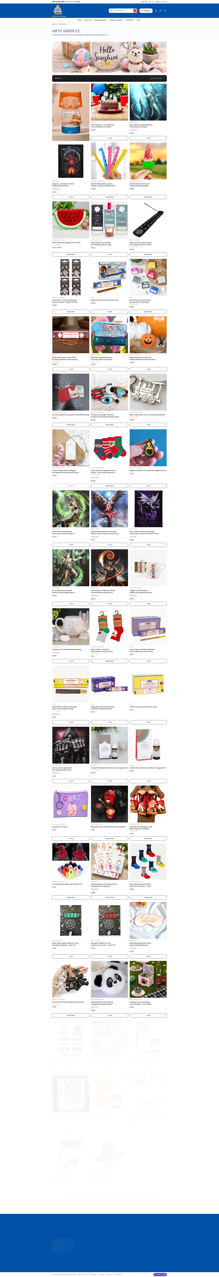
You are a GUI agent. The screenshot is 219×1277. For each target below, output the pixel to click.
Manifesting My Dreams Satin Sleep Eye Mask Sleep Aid (140, 944)
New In (87, 1274)
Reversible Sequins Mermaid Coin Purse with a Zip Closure (101, 359)
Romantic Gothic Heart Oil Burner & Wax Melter (108, 827)
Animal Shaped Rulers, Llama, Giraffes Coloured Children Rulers (103, 185)
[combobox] (127, 10)
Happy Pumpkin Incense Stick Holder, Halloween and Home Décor (143, 359)
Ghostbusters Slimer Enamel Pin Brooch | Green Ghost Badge (102, 1177)
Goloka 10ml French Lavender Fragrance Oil (146, 1061)
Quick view (109, 197)
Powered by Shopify (71, 1274)
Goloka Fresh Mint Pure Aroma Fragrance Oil (107, 1061)
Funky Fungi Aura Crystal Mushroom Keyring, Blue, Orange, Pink (104, 885)
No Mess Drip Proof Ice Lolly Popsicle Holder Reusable (139, 185)
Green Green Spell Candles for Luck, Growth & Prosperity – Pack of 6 (65, 944)
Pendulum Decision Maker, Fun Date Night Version (148, 1117)
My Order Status (144, 1227)
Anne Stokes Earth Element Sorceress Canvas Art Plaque (63, 533)
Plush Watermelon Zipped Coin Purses (66, 243)
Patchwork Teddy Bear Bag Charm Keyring (68, 1002)
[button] (165, 10)
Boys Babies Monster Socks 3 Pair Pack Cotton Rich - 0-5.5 (140, 885)
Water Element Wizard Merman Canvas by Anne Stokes (141, 126)
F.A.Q (152, 2)
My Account (163, 2)
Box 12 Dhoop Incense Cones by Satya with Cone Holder (140, 301)
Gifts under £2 (63, 24)
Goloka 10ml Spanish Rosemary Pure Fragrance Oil (109, 768)
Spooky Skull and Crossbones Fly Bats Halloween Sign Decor (63, 1062)
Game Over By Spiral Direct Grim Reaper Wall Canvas (62, 769)
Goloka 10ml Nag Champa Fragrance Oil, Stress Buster (101, 1118)
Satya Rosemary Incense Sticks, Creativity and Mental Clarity (102, 708)
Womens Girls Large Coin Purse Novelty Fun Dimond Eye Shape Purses (105, 416)
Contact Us (110, 1222)
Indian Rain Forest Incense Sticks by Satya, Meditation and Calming (65, 359)
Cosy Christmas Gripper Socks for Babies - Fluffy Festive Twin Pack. (103, 472)
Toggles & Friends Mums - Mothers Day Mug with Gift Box (141, 592)
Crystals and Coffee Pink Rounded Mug (66, 649)
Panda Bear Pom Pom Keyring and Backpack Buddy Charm (102, 1003)
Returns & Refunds (113, 1230)
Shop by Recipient (100, 20)
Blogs (145, 2)
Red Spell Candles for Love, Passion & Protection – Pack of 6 (103, 944)
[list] (109, 1206)
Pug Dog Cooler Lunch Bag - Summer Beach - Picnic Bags (140, 1003)
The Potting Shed (117, 1274)
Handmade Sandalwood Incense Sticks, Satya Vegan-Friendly (64, 708)
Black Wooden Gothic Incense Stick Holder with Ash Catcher (141, 244)
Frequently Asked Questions (116, 1225)
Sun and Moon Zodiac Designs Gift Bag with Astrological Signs (64, 1118)
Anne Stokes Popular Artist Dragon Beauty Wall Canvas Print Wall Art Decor (144, 533)
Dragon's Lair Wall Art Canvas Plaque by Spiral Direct (63, 185)
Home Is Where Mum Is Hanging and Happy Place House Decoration (65, 472)
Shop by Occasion (116, 20)
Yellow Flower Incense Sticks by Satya (143, 707)
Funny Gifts (101, 1274)
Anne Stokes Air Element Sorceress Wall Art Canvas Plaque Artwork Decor (105, 533)
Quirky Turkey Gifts (61, 1274)
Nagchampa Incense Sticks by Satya (104, 300)
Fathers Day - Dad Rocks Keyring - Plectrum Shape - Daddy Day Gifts (65, 301)
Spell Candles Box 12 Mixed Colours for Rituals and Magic (63, 1177)
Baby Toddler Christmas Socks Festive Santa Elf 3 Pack (102, 650)
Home (55, 24)
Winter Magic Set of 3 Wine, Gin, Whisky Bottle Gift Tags (101, 244)
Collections (130, 20)
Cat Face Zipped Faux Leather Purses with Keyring (70, 415)
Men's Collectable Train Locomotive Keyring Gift (147, 415)
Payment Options (112, 1232)
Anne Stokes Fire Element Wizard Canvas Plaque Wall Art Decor (103, 592)
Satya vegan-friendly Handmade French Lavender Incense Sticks (142, 650)
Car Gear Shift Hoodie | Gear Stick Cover (67, 884)
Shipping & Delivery (113, 1227)
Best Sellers (93, 1274)
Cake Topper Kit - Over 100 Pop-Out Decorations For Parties (103, 126)
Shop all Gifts (81, 1274)
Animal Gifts (108, 1274)
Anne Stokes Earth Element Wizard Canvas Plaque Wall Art (63, 592)
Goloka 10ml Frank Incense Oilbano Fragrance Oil (148, 768)
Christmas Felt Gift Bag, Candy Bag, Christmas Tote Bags (141, 828)
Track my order (112, 1234)
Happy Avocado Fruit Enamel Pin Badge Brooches (148, 471)
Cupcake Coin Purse (59, 827)
